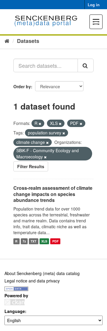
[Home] (7, 40)
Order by (22, 86)
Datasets (28, 41)
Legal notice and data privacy (32, 281)
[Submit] (86, 65)
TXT (33, 241)
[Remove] (40, 123)
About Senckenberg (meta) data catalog (42, 273)
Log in (94, 4)
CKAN (14, 302)
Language (14, 311)
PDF (55, 241)
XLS (44, 241)
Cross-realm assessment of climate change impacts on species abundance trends (52, 194)
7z (24, 241)
